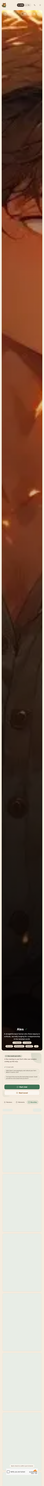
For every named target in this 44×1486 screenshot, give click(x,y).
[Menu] (40, 5)
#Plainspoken (19, 1046)
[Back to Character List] (5, 14)
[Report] (39, 14)
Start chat (23, 1087)
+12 (36, 1046)
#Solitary (29, 1046)
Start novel (23, 1093)
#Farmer (9, 1046)
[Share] (34, 14)
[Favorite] (30, 14)
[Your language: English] (34, 5)
